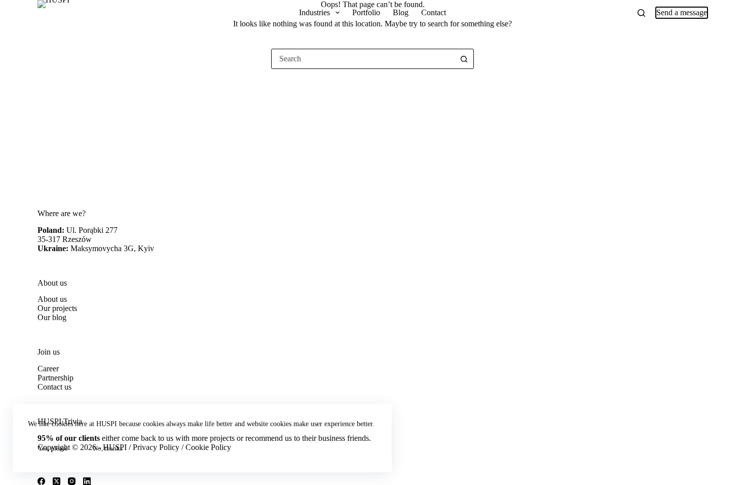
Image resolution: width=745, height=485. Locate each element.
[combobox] (363, 59)
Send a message (681, 12)
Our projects (57, 308)
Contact (433, 12)
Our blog (52, 317)
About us (52, 299)
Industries (314, 12)
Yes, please (53, 448)
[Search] (641, 13)
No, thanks (108, 448)
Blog (400, 12)
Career (48, 368)
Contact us (54, 387)
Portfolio (366, 12)
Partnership (55, 377)
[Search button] (463, 58)
